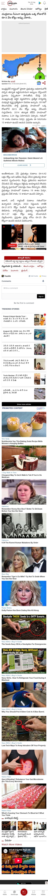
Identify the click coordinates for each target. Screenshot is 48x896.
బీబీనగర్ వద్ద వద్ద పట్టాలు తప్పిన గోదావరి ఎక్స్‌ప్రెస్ (24, 261)
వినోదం (5, 271)
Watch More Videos (12, 844)
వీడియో (8, 840)
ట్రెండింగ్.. (24, 271)
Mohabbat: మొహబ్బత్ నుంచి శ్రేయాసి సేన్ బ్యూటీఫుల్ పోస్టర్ (24, 834)
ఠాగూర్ (13, 82)
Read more (12, 245)
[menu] (3, 3)
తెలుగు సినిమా (26, 9)
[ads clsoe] (46, 882)
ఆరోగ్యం (38, 9)
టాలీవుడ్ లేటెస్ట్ (11, 818)
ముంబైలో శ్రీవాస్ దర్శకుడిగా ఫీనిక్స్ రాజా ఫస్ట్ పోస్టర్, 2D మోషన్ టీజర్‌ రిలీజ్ (8, 834)
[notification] (44, 3)
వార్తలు (4, 9)
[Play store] (40, 3)
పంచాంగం (14, 9)
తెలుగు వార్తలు (28, 266)
